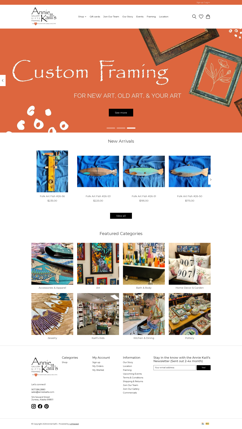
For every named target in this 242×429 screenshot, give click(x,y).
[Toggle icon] (194, 16)
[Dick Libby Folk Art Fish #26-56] (52, 171)
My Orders (97, 366)
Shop (65, 362)
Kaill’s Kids (98, 337)
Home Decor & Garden (190, 287)
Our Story (127, 16)
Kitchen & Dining (144, 337)
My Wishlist (98, 370)
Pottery (189, 337)
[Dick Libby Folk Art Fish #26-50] (190, 171)
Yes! (203, 367)
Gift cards (95, 16)
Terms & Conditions (133, 377)
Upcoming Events (132, 374)
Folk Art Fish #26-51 (144, 196)
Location (163, 16)
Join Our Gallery (131, 389)
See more (121, 112)
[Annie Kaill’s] (43, 16)
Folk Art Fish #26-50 (189, 196)
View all (121, 215)
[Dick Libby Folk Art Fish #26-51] (144, 171)
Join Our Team (111, 16)
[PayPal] (207, 424)
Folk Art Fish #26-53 (98, 196)
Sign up (96, 362)
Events (139, 16)
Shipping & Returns (133, 381)
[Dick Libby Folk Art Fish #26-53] (98, 171)
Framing (151, 16)
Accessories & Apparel (52, 287)
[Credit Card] (202, 424)
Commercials (130, 392)
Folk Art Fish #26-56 (52, 196)
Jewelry (52, 337)
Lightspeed (74, 424)
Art (98, 287)
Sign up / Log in (203, 2)
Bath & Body (144, 287)
